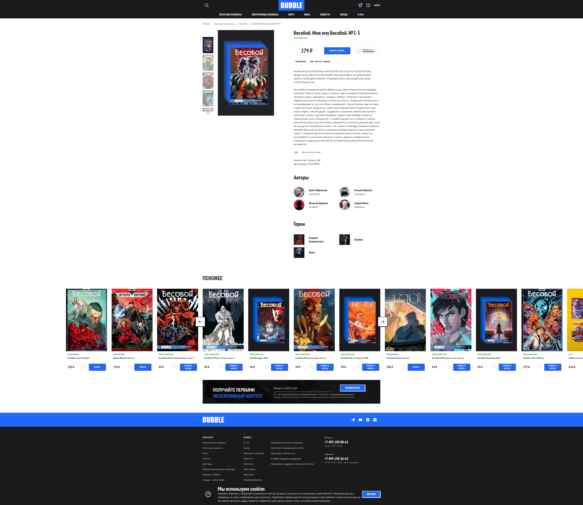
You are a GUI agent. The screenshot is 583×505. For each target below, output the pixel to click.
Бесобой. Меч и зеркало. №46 (354, 358)
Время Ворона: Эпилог (123, 358)
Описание (300, 61)
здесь (244, 500)
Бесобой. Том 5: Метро (533, 358)
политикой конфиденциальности (342, 394)
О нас (246, 442)
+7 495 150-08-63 (336, 442)
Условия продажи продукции (286, 458)
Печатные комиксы (230, 14)
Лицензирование (253, 479)
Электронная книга (530, 354)
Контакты (249, 463)
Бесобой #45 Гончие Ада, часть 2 (310, 358)
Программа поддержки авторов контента (292, 463)
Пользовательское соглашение (287, 442)
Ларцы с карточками (214, 479)
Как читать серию (320, 61)
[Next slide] (208, 113)
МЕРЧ (291, 14)
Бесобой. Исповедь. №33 (488, 358)
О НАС (361, 14)
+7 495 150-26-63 (336, 458)
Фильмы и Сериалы (254, 453)
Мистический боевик (311, 152)
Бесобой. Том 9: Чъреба (78, 358)
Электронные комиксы (265, 14)
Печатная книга (73, 354)
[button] (383, 322)
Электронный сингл (166, 354)
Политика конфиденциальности (287, 447)
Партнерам (249, 469)
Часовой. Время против (397, 358)
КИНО (307, 14)
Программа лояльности (283, 453)
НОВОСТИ (325, 14)
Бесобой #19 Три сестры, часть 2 (219, 358)
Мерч (570, 354)
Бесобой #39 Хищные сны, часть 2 (448, 358)
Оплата (206, 458)
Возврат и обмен (211, 474)
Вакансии (249, 474)
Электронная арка (257, 354)
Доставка (207, 463)
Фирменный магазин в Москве (219, 469)
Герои (247, 447)
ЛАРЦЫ (344, 14)
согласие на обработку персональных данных (299, 394)
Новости (248, 458)
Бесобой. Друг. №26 (259, 358)
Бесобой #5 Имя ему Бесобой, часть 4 (176, 358)
